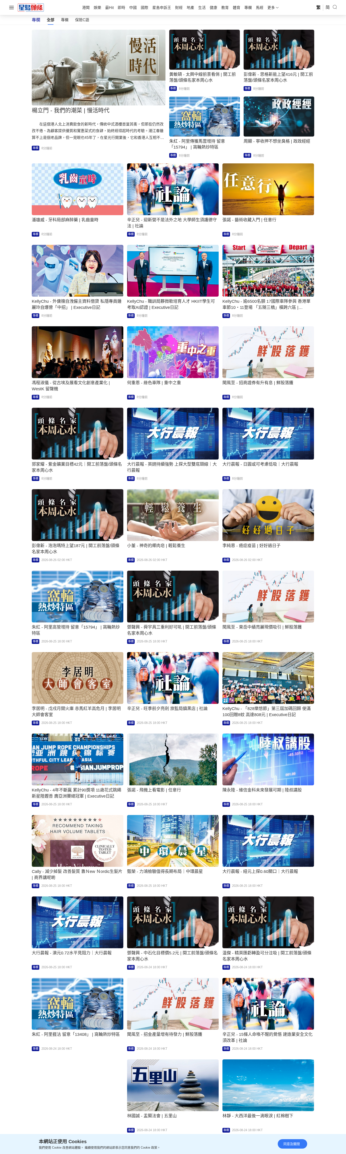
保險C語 (82, 20)
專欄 (64, 20)
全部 (50, 20)
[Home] (30, 7)
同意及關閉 (291, 1144)
